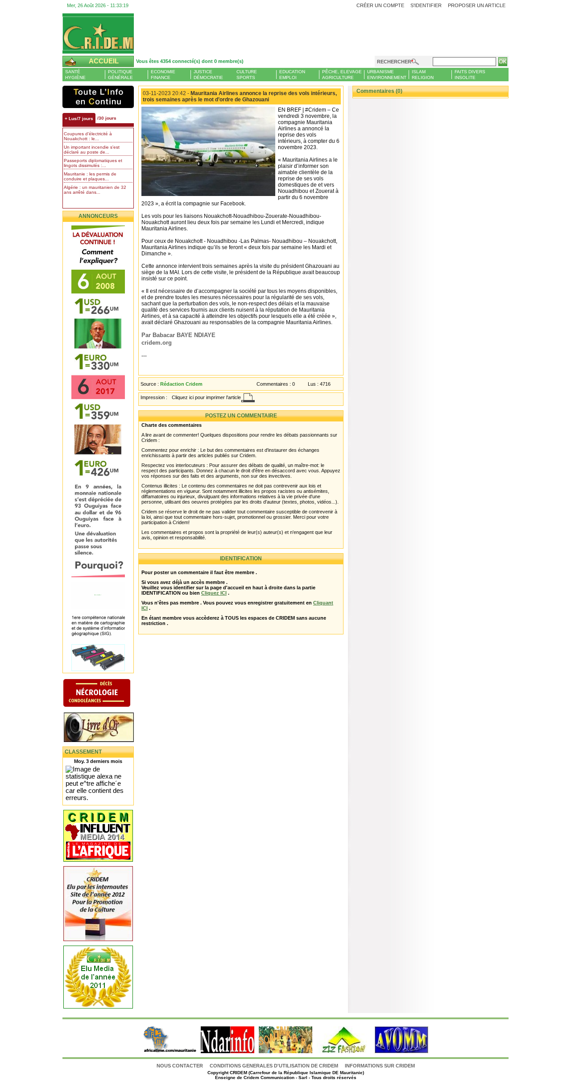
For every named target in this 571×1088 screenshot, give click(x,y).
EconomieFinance (163, 74)
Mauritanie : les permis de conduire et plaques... (90, 176)
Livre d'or (105, 728)
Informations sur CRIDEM (380, 1065)
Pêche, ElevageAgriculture (342, 74)
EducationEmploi (292, 74)
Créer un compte (380, 5)
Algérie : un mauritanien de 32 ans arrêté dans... (95, 190)
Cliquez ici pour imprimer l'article (206, 397)
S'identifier (426, 5)
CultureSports (246, 74)
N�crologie (105, 694)
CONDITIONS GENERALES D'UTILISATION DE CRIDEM (274, 1065)
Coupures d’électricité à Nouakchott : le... (88, 136)
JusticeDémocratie (208, 74)
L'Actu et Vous (98, 97)
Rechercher (394, 61)
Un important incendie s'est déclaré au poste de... (92, 149)
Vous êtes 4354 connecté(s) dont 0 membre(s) (190, 61)
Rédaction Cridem (181, 384)
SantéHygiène (75, 74)
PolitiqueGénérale (120, 74)
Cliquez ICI (214, 593)
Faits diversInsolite (470, 74)
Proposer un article (476, 5)
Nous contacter (180, 1065)
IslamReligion (423, 74)
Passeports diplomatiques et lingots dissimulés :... (93, 163)
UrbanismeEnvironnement (386, 74)
